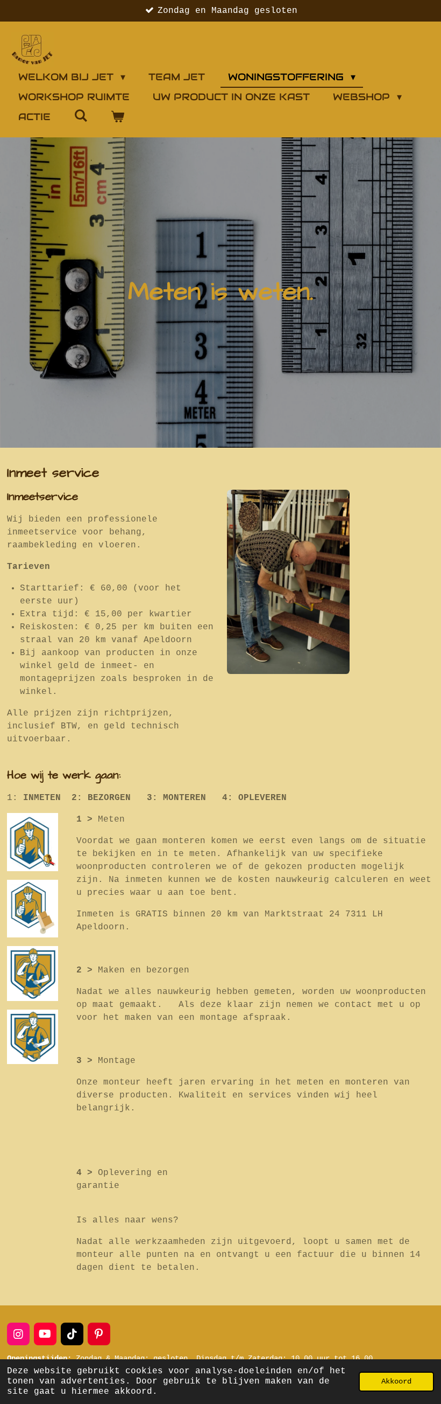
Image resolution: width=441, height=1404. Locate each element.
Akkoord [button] (396, 1381)
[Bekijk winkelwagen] (117, 117)
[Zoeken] (80, 115)
